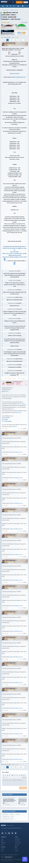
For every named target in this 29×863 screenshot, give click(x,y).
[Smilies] (6, 777)
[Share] (27, 15)
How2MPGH (14, 426)
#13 (3, 710)
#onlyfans (18, 814)
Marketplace (3, 842)
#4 (2, 479)
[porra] (9, 2)
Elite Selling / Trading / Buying (10, 9)
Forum (2, 839)
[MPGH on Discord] (2, 833)
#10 (3, 633)
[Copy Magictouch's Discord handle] (7, 45)
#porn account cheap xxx (8, 818)
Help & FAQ (17, 844)
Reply (19, 378)
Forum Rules (17, 840)
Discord (16, 849)
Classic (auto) (8, 857)
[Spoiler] (24, 775)
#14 (3, 735)
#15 (3, 761)
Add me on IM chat (14, 73)
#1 (2, 378)
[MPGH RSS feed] (15, 833)
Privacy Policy (17, 839)
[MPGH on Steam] (12, 833)
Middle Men (18, 412)
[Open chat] (7, 6)
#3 (2, 454)
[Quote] (12, 775)
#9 (2, 607)
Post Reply (23, 787)
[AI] (19, 6)
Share (21, 378)
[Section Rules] (21, 403)
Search (2, 844)
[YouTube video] (4, 777)
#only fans (5, 814)
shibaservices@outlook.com (18, 77)
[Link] (19, 775)
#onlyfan (12, 814)
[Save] (27, 13)
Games (2, 840)
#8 (2, 582)
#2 (2, 428)
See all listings (24, 22)
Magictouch (5, 391)
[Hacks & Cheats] (14, 6)
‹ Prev (3, 40)
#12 (3, 684)
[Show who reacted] (26, 378)
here (12, 409)
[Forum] (3, 6)
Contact (16, 850)
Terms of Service (18, 842)
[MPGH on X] (5, 833)
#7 (2, 556)
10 (17, 40)
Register (19, 2)
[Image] (22, 775)
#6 (2, 531)
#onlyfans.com (6, 816)
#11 (3, 659)
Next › (21, 40)
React (25, 428)
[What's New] (10, 6)
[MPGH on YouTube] (9, 833)
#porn (12, 816)
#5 (2, 505)
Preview (24, 777)
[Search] (13, 2)
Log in (25, 2)
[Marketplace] (23, 6)
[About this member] (26, 45)
